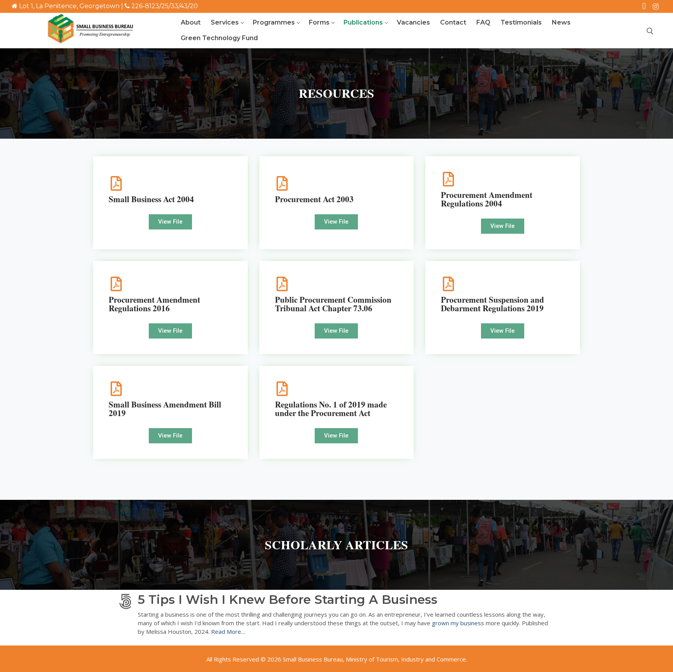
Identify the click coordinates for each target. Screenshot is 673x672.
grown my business (458, 623)
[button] (170, 221)
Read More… (229, 631)
